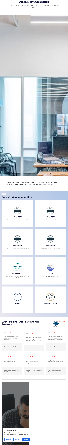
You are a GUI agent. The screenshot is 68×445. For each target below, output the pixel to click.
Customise (8, 439)
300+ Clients (56, 326)
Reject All (17, 439)
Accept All (26, 439)
